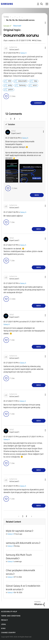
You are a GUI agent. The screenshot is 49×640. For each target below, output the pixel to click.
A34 (9, 81)
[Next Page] (18, 118)
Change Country (8, 633)
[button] (41, 48)
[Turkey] (7, 4)
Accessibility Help (9, 612)
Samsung (22, 85)
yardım (10, 90)
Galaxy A (23, 53)
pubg (10, 85)
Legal (3, 624)
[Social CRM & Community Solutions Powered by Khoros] (40, 604)
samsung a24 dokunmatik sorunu (22, 543)
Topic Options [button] (41, 23)
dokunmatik (22, 81)
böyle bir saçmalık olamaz (19, 530)
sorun (35, 85)
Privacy (4, 620)
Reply (37, 195)
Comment (38, 103)
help (35, 81)
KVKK (3, 628)
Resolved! (17, 26)
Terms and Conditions (11, 616)
